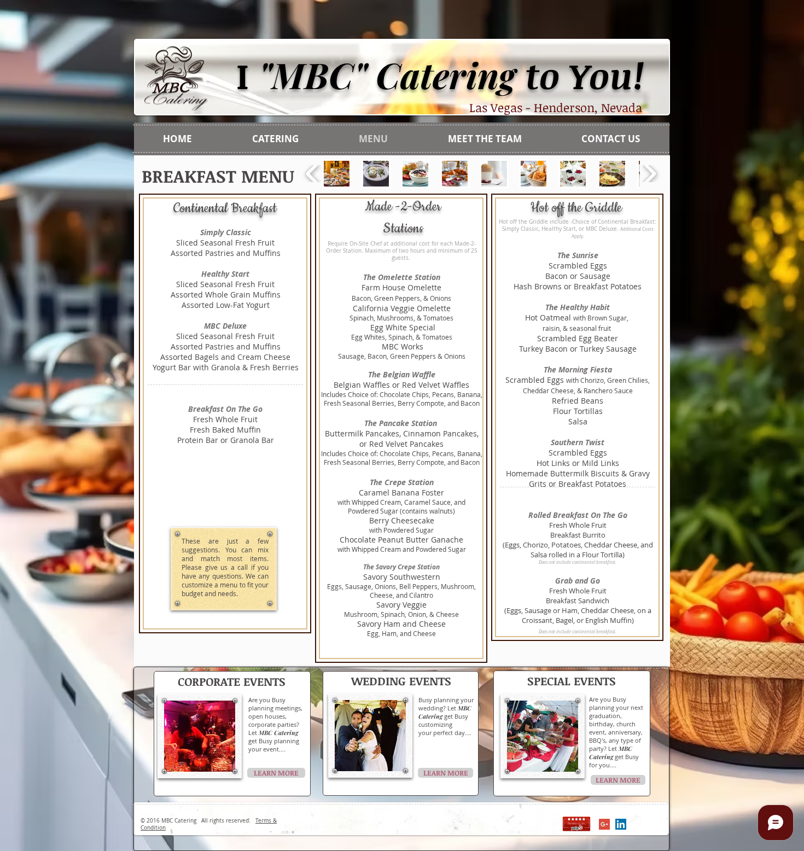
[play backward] (312, 174)
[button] (336, 173)
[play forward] (649, 174)
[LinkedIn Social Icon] (620, 824)
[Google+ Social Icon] (604, 824)
